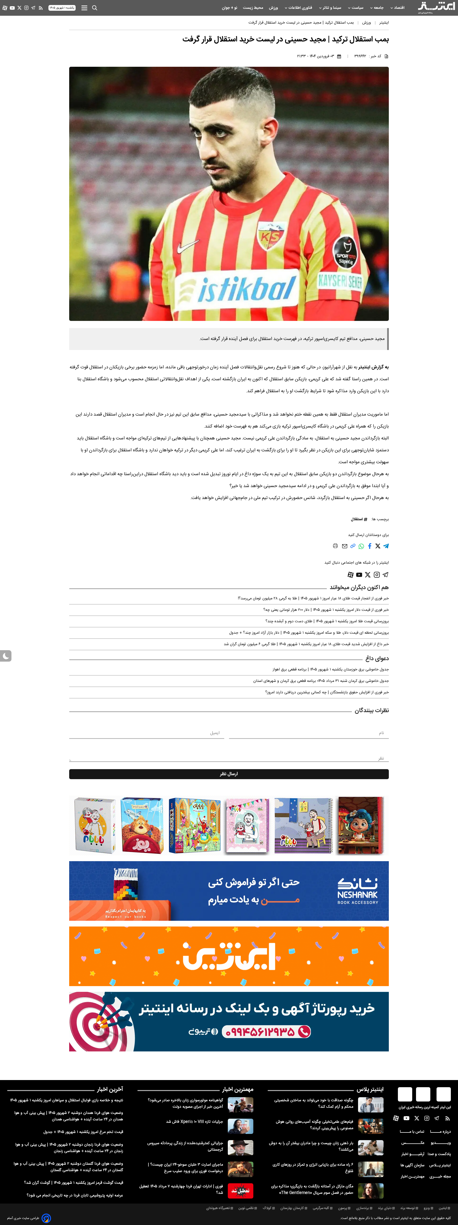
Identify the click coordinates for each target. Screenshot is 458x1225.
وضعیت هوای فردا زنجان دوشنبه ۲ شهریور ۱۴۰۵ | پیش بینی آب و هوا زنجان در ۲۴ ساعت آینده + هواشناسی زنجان (69, 1148)
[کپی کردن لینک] (353, 548)
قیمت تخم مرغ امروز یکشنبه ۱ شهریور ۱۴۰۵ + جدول (83, 1132)
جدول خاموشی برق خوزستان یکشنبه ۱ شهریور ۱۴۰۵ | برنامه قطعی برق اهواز (331, 669)
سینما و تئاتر (332, 8)
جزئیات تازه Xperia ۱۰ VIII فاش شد (194, 1122)
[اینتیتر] (436, 8)
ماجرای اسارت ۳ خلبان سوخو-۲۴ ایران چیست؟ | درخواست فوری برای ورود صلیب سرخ (185, 1168)
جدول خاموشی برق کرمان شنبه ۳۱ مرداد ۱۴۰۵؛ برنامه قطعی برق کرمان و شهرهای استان (321, 681)
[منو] (84, 8)
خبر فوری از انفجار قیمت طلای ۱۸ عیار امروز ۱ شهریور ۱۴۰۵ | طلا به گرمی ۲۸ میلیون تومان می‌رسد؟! (313, 598)
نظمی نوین (246, 1208)
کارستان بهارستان (292, 1208)
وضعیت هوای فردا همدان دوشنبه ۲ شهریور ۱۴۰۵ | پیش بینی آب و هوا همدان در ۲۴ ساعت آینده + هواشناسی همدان (68, 1116)
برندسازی (362, 1208)
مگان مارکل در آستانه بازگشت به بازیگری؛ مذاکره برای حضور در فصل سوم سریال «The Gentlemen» (312, 1189)
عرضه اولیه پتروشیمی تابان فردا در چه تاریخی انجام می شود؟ (75, 1195)
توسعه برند (407, 1208)
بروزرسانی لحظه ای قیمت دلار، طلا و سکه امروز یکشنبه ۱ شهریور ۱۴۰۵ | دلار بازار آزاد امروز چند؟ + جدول (309, 633)
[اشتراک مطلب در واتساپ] (361, 549)
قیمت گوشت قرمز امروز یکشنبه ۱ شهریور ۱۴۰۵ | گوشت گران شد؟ (73, 1183)
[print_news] (335, 546)
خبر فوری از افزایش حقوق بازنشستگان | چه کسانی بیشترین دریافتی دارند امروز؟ (327, 692)
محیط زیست (253, 8)
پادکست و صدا (439, 1154)
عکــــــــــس (412, 1143)
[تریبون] (229, 1021)
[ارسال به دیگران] (345, 548)
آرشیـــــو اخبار (412, 1154)
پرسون (342, 1208)
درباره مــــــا (440, 1132)
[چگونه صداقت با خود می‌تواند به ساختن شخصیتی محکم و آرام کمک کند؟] (371, 1104)
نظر (381, 759)
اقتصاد (400, 8)
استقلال (357, 519)
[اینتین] (229, 956)
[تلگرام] (33, 7)
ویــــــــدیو (441, 1143)
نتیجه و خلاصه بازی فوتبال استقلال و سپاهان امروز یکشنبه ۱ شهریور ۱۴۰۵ (66, 1100)
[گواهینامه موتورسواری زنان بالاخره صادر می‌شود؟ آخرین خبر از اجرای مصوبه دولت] (240, 1104)
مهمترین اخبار (238, 1089)
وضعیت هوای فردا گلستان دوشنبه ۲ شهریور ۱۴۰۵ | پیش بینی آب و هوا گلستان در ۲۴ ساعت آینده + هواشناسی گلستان (68, 1167)
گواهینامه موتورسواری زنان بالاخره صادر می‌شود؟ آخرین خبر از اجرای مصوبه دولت (185, 1103)
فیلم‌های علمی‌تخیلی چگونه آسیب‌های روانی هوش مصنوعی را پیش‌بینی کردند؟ (314, 1125)
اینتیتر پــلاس (440, 1165)
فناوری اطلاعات (300, 8)
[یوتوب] (12, 7)
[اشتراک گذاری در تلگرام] (386, 548)
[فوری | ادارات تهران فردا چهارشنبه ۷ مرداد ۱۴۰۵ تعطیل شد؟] (240, 1191)
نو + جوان (230, 8)
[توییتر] (19, 7)
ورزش (274, 8)
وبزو (427, 1208)
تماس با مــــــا (412, 1132)
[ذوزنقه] (229, 825)
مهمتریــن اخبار (412, 1177)
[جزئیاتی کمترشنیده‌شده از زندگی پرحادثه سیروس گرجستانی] (240, 1147)
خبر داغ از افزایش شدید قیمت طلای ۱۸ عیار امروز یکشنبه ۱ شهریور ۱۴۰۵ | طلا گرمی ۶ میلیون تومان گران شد (306, 644)
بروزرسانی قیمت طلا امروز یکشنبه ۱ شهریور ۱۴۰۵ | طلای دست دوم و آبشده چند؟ (327, 621)
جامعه (379, 8)
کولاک (267, 1208)
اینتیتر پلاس (370, 1089)
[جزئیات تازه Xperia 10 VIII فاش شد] (240, 1126)
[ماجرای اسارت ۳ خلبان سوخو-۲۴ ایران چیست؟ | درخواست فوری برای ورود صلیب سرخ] (240, 1169)
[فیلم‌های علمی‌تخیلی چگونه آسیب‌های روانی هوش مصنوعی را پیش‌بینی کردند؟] (371, 1126)
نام (381, 733)
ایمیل (214, 733)
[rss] (41, 8)
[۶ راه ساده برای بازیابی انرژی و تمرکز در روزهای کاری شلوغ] (371, 1169)
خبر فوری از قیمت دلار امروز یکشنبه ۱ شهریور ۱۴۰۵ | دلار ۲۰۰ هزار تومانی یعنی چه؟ (326, 610)
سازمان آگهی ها (412, 1165)
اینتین (443, 1208)
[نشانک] (229, 891)
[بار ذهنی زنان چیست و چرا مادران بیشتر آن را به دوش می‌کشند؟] (371, 1147)
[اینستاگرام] (26, 7)
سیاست (358, 8)
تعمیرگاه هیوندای (218, 1208)
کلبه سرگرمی (321, 1208)
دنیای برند (384, 1208)
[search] (95, 8)
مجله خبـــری (440, 1177)
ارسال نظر (229, 774)
